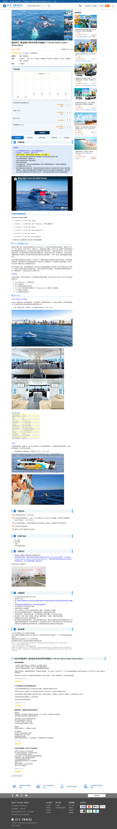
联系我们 (94, 6)
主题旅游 (71, 810)
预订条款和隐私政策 (60, 807)
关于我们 (101, 6)
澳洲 (21, 56)
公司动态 (48, 810)
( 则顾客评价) (33, 53)
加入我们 (48, 812)
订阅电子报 (96, 795)
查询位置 (42, 132)
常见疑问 (57, 805)
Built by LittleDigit (16, 825)
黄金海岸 (25, 56)
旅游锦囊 (71, 812)
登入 (107, 6)
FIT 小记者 (71, 805)
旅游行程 (87, 6)
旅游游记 (71, 807)
